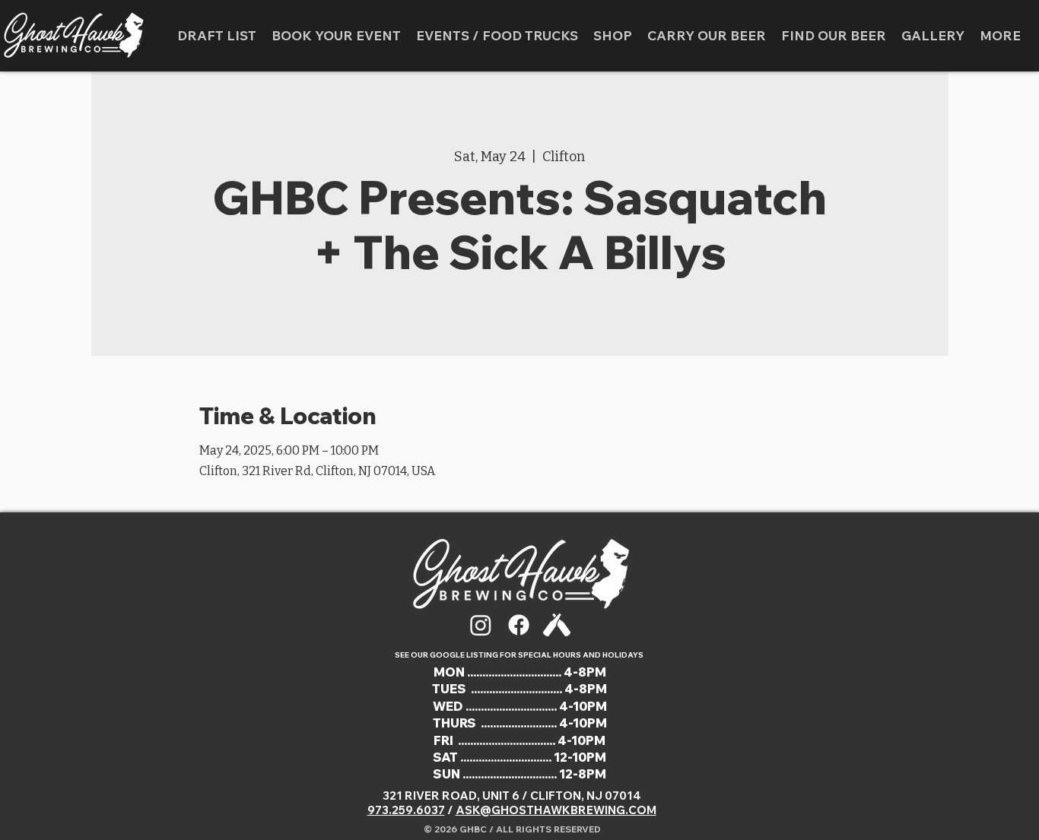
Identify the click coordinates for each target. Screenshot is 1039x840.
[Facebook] (518, 625)
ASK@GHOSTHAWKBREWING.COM (556, 810)
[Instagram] (480, 625)
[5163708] (556, 625)
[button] (497, 35)
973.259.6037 (406, 810)
